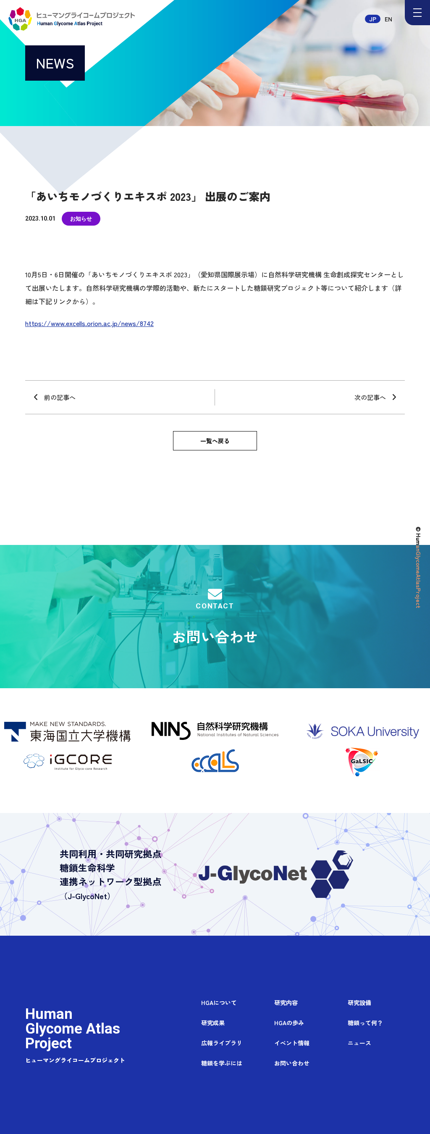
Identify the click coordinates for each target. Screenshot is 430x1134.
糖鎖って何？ (365, 1023)
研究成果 (213, 1023)
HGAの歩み (289, 1023)
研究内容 (286, 1003)
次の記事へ (370, 397)
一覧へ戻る (215, 441)
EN (388, 19)
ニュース (359, 1043)
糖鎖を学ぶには (221, 1063)
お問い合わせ (215, 624)
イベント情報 (291, 1043)
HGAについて (219, 1003)
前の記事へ (60, 397)
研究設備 (359, 1003)
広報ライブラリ (221, 1043)
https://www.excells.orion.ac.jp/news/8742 (89, 323)
